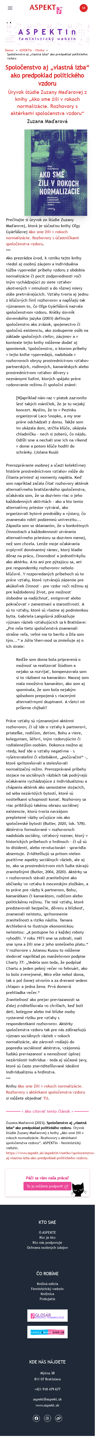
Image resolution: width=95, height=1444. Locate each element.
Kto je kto (47, 1237)
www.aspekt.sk (47, 1405)
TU (45, 1098)
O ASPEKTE (47, 1232)
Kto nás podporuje (47, 1242)
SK (85, 9)
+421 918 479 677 (47, 1389)
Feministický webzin (47, 1289)
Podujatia (47, 1299)
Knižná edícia (47, 1283)
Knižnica (47, 1294)
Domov (9, 50)
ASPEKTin (31, 50)
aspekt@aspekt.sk (47, 1399)
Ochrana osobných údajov (47, 1247)
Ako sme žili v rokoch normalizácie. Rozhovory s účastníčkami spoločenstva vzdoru (42, 238)
